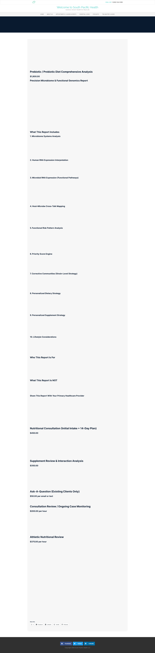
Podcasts (96, 14)
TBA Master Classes (108, 14)
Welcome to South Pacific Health (77, 7)
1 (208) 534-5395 (117, 2)
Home (42, 14)
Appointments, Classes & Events (66, 14)
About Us (50, 14)
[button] (66, 643)
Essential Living (85, 14)
